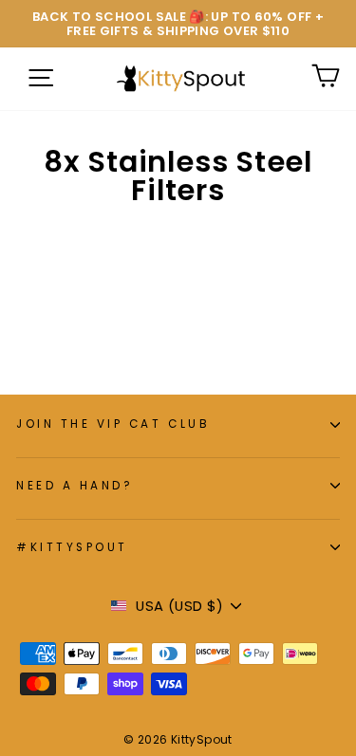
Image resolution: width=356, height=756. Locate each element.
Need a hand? (74, 485)
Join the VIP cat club (113, 424)
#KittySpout (72, 547)
